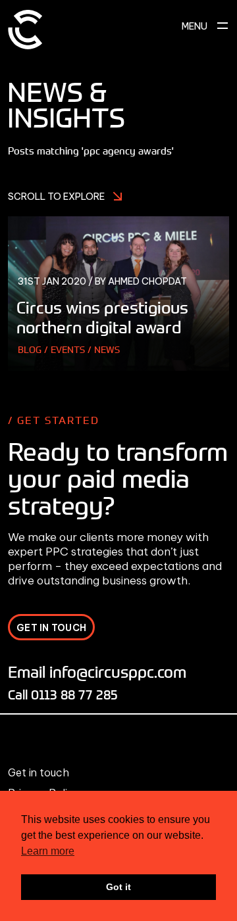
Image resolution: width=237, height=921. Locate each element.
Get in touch (38, 772)
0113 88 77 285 (74, 694)
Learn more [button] (47, 851)
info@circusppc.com (117, 671)
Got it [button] (118, 887)
